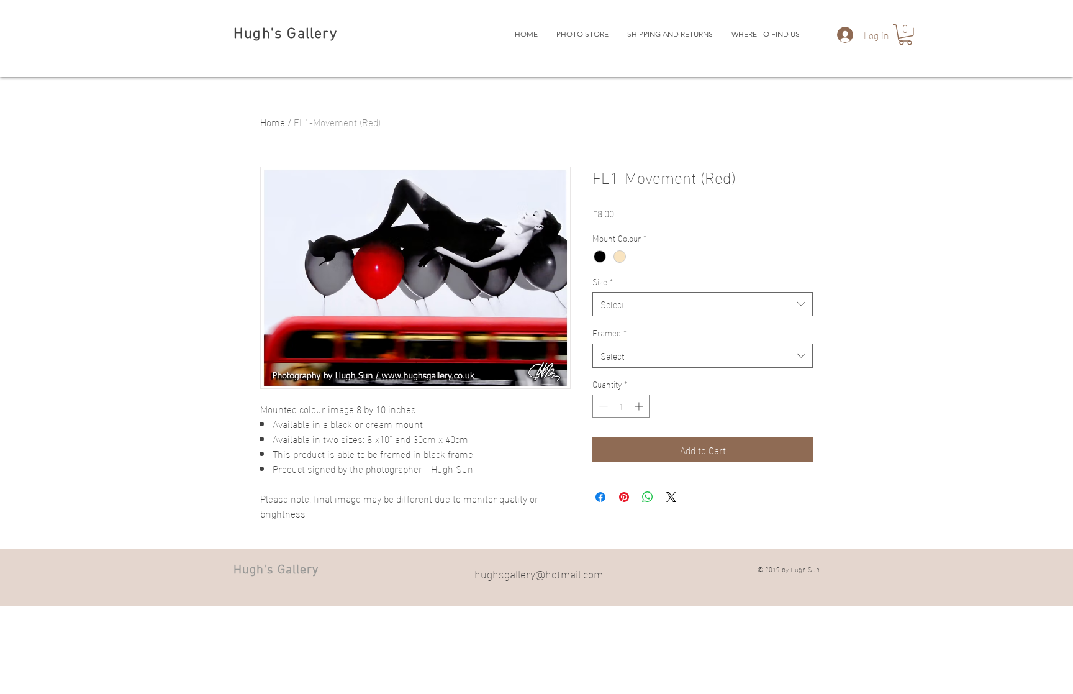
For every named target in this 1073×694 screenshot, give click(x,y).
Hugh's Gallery (285, 34)
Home (272, 121)
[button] (905, 34)
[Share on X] (671, 497)
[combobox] (702, 304)
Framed (609, 332)
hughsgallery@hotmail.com (538, 573)
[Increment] (640, 406)
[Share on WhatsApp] (647, 497)
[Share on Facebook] (600, 497)
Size (602, 281)
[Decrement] (602, 406)
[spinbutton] (621, 406)
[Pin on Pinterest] (624, 497)
